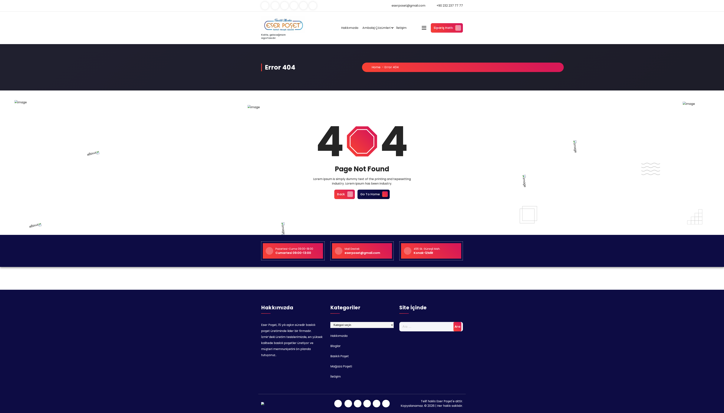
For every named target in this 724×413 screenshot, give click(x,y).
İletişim (401, 28)
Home (375, 67)
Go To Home (370, 194)
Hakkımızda (349, 28)
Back (341, 194)
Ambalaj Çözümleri (376, 28)
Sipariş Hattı (443, 28)
